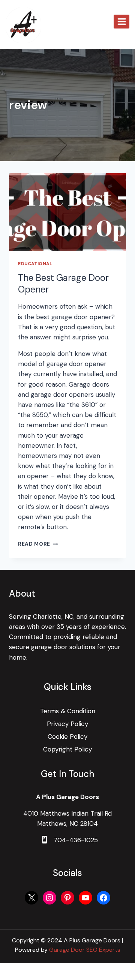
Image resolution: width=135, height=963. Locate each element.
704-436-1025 (76, 840)
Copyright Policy (67, 749)
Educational (35, 264)
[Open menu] (121, 21)
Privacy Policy (67, 724)
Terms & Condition (67, 711)
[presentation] (67, 212)
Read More (38, 544)
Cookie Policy (67, 736)
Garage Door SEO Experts (84, 950)
